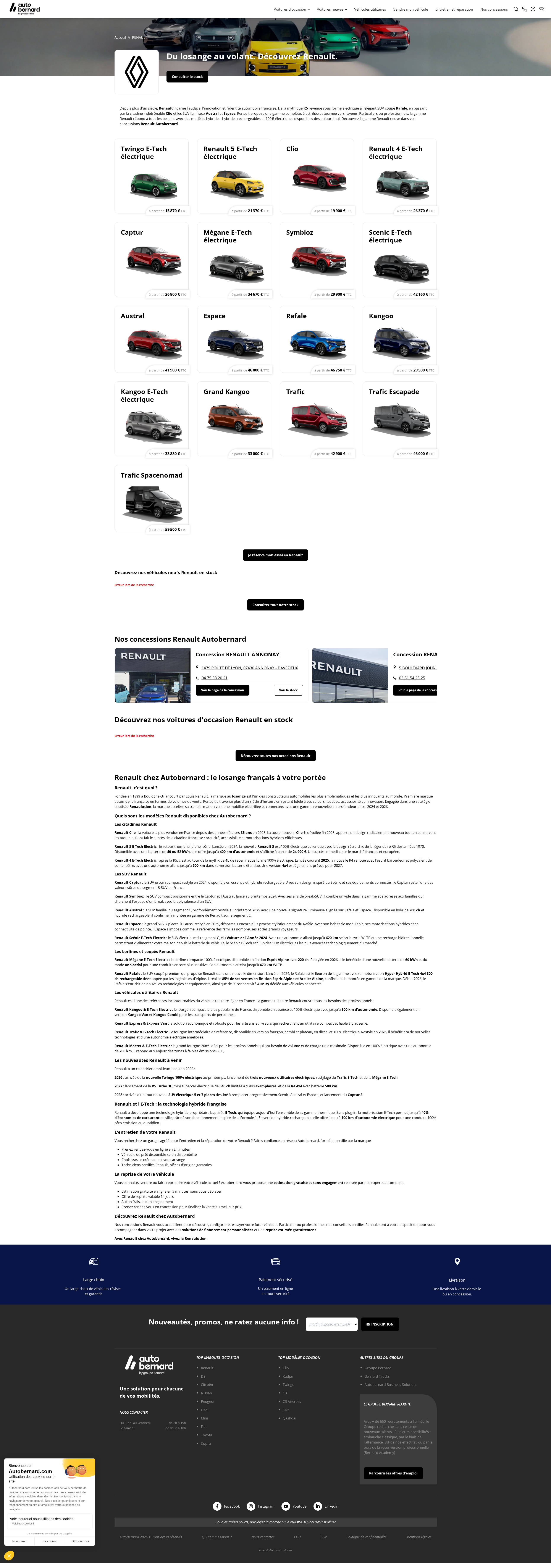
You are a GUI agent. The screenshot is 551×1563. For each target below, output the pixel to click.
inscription (382, 1324)
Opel (204, 1410)
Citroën (207, 1384)
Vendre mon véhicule (410, 9)
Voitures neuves (330, 9)
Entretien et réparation (454, 9)
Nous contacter (262, 1537)
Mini (204, 1418)
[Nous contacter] (541, 9)
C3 (285, 1393)
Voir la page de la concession (222, 690)
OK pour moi (80, 1541)
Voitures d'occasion (290, 9)
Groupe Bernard (378, 1368)
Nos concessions (494, 9)
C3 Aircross (292, 1401)
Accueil (120, 37)
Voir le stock (288, 690)
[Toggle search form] (516, 9)
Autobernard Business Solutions (391, 1384)
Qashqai (289, 1418)
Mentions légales (418, 1537)
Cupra (206, 1443)
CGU (297, 1537)
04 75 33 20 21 (215, 677)
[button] (9, 1555)
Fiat (204, 1426)
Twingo (288, 1384)
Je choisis (50, 1541)
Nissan (206, 1393)
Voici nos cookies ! (23, 1523)
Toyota (206, 1435)
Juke (286, 1410)
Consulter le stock (187, 76)
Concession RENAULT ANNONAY (237, 654)
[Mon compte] (533, 9)
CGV (323, 1537)
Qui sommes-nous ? (217, 1537)
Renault (207, 1368)
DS (203, 1376)
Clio (286, 1368)
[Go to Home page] (24, 9)
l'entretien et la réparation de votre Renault (214, 1140)
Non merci (19, 1541)
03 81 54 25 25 (412, 677)
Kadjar (288, 1376)
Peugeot (208, 1401)
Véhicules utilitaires (370, 9)
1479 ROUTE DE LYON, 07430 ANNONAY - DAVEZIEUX (250, 667)
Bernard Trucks (377, 1376)
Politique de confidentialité (366, 1537)
